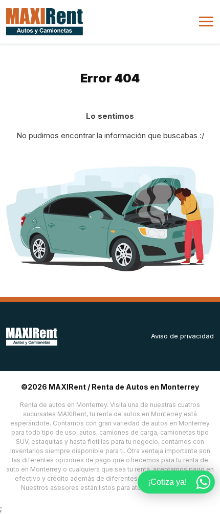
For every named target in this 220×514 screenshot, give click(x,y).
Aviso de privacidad (182, 336)
